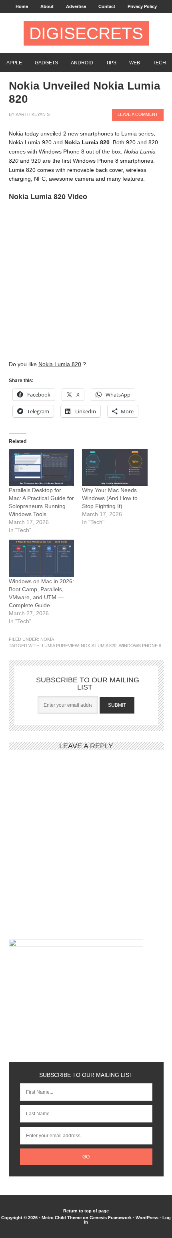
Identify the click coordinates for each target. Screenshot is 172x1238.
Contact (106, 6)
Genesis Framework (111, 1217)
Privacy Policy (142, 6)
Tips (111, 63)
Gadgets (46, 63)
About (47, 6)
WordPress (147, 1217)
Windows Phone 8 (140, 645)
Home (22, 6)
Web (134, 63)
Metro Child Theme (62, 1217)
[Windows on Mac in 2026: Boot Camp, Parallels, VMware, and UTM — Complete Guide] (41, 558)
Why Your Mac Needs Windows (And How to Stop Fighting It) (110, 498)
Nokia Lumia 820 (98, 645)
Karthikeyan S (33, 114)
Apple (14, 63)
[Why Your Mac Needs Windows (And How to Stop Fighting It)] (115, 467)
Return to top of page (86, 1210)
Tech (159, 63)
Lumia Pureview (60, 645)
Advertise (76, 6)
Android (82, 63)
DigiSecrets (86, 33)
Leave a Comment (138, 114)
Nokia (47, 639)
